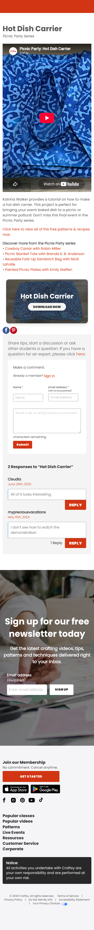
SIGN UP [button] (61, 689)
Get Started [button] (31, 776)
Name (18, 387)
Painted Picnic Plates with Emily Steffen (38, 269)
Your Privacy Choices (46, 903)
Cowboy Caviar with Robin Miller (33, 248)
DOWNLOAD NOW (47, 307)
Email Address (60, 389)
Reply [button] (75, 505)
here (80, 354)
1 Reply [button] (56, 542)
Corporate (13, 849)
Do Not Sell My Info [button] (40, 900)
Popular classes (19, 816)
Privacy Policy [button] (13, 900)
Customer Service (21, 843)
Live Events (14, 832)
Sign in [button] (49, 375)
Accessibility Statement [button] (74, 900)
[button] (6, 330)
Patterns (11, 827)
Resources (13, 838)
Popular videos (18, 821)
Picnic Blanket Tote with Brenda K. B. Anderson (45, 253)
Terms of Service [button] (68, 896)
